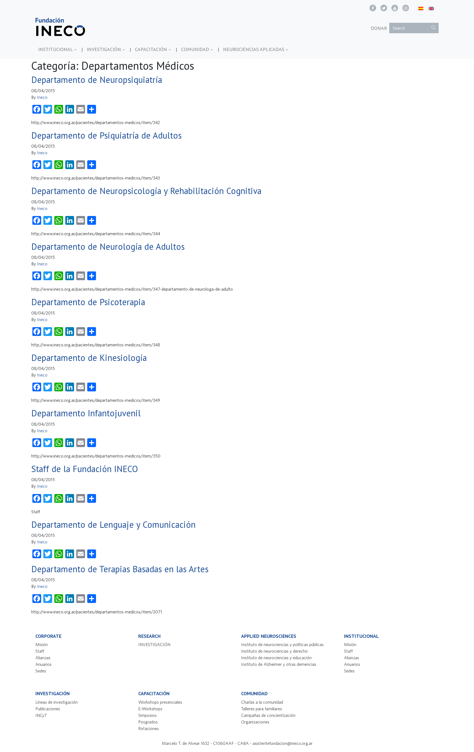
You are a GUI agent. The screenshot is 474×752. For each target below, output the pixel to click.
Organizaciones (255, 721)
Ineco (42, 97)
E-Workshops (150, 708)
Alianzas (42, 657)
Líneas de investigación (56, 702)
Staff (39, 651)
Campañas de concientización (268, 715)
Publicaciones (47, 708)
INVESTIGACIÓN (104, 49)
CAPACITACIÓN (151, 49)
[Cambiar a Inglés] (431, 8)
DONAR (379, 28)
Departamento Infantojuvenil (86, 413)
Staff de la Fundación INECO (84, 469)
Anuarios (43, 664)
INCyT (41, 715)
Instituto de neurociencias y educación (276, 657)
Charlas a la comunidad (262, 702)
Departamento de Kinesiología (89, 357)
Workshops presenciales (160, 702)
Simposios (147, 715)
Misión (41, 644)
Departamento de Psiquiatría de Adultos (106, 135)
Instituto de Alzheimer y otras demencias (278, 664)
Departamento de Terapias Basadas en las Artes (119, 569)
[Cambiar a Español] (421, 8)
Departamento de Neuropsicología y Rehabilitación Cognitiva (146, 191)
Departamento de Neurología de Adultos (108, 246)
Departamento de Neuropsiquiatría (96, 79)
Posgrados (148, 721)
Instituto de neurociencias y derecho (274, 651)
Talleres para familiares (261, 708)
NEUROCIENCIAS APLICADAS (254, 49)
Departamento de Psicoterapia (88, 302)
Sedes (40, 670)
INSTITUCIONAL (56, 49)
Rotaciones (148, 728)
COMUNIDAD (195, 49)
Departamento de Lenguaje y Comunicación (113, 524)
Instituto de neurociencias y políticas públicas (282, 644)
